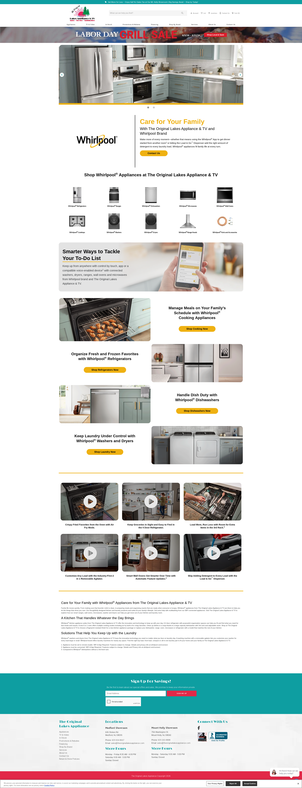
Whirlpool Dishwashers (151, 206)
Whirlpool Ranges (114, 206)
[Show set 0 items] (148, 107)
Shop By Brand (174, 24)
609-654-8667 (118, 740)
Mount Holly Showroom (164, 727)
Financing (154, 24)
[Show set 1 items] (154, 107)
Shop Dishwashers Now (197, 411)
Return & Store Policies (69, 759)
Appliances (71, 24)
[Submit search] (182, 13)
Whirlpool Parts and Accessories (225, 232)
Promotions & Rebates (131, 24)
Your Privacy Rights (215, 783)
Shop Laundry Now (105, 452)
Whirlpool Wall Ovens (224, 206)
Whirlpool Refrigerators (77, 206)
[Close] (298, 783)
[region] (151, 784)
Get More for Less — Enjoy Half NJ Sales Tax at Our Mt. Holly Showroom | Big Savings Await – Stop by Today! (152, 2)
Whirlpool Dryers (151, 232)
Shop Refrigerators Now (104, 370)
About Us (212, 24)
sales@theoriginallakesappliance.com (127, 743)
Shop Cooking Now (197, 329)
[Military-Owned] (203, 741)
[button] (191, 13)
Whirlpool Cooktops (77, 232)
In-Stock (108, 24)
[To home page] (82, 13)
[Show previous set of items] (62, 75)
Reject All (233, 783)
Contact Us (230, 24)
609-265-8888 (164, 740)
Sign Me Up (182, 693)
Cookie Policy (49, 785)
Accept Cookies (250, 783)
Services (194, 24)
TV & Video (90, 24)
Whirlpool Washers (114, 232)
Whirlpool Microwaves (188, 206)
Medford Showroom (116, 727)
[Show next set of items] (240, 75)
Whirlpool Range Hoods (188, 232)
